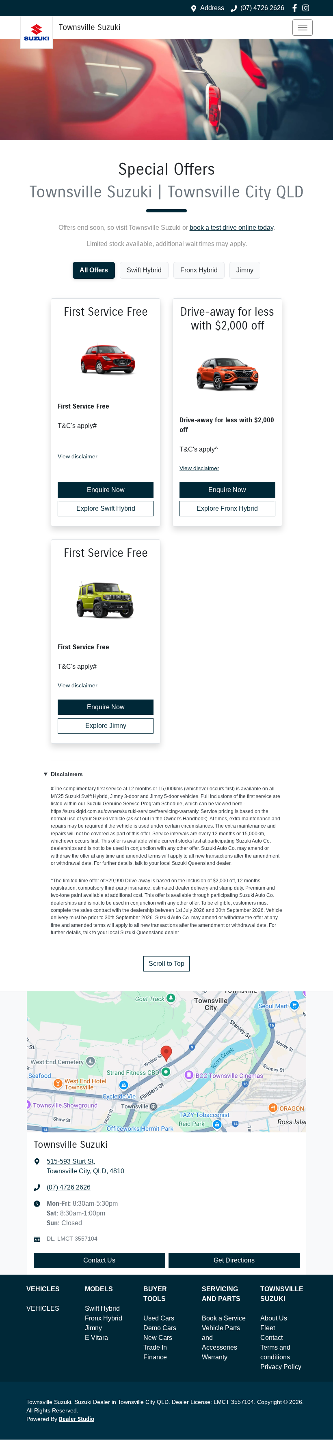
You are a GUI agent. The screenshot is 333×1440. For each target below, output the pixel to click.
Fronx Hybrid (103, 1318)
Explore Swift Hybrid (105, 508)
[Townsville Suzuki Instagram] (307, 8)
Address (212, 7)
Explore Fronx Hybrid (227, 508)
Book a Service (224, 1318)
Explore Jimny (105, 725)
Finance (155, 1357)
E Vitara (96, 1337)
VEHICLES (42, 1308)
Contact (271, 1337)
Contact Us (99, 1260)
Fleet (267, 1327)
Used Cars (158, 1318)
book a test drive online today (231, 227)
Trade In (155, 1347)
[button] (302, 27)
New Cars (157, 1337)
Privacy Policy (280, 1366)
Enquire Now (106, 489)
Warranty (214, 1357)
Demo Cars (159, 1327)
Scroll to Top (166, 963)
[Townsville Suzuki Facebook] (296, 8)
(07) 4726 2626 (262, 7)
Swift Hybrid (102, 1308)
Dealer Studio (76, 1419)
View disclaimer (77, 456)
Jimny (93, 1327)
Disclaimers (67, 774)
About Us (273, 1318)
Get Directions (234, 1260)
